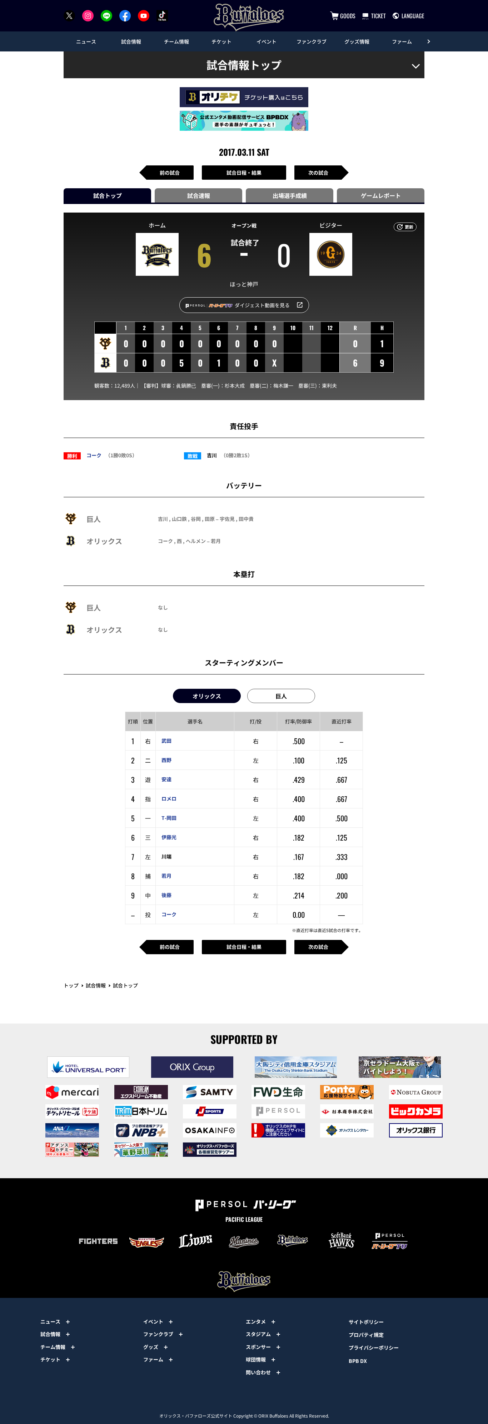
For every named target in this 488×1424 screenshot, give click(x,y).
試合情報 (96, 985)
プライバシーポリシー (374, 1347)
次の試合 (318, 172)
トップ (71, 985)
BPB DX (358, 1360)
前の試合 (170, 172)
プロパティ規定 (366, 1334)
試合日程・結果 (244, 172)
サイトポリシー (366, 1321)
